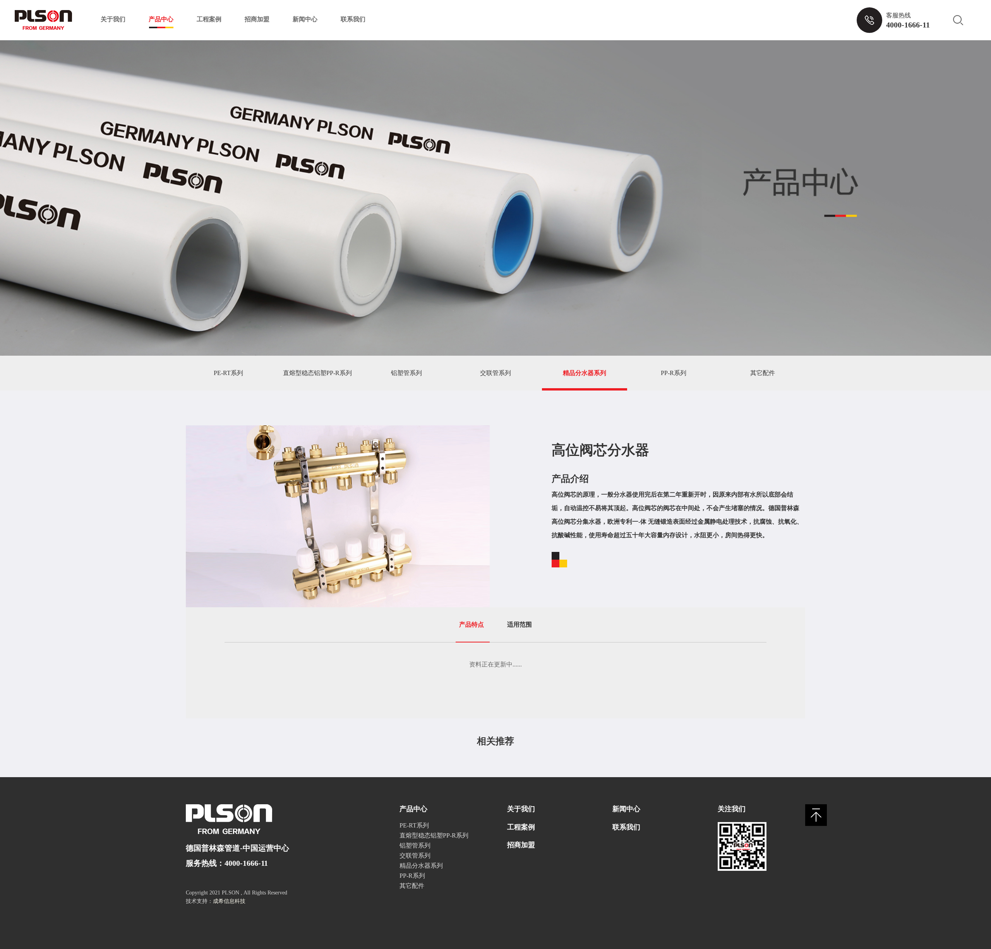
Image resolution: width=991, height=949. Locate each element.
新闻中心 (305, 19)
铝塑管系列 (406, 373)
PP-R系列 (673, 373)
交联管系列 (495, 373)
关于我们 (113, 19)
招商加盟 (257, 19)
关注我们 (732, 809)
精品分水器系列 (584, 373)
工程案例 (209, 19)
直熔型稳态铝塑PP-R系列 (317, 373)
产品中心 (161, 19)
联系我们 (353, 19)
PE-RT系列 (228, 373)
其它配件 (762, 373)
